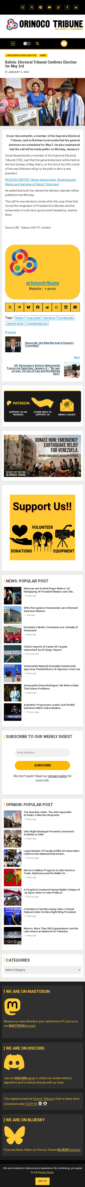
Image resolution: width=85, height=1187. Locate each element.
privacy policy (57, 776)
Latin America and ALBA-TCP (21, 55)
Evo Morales (66, 317)
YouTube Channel (59, 43)
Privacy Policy (45, 1172)
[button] (13, 45)
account (22, 1025)
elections (49, 317)
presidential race (37, 323)
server (25, 1078)
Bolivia (19, 317)
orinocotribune (42, 283)
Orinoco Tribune (43, 1098)
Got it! (42, 1181)
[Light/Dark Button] (27, 44)
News (43, 55)
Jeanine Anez (15, 323)
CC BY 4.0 (31, 1103)
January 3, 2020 (18, 72)
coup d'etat (34, 317)
